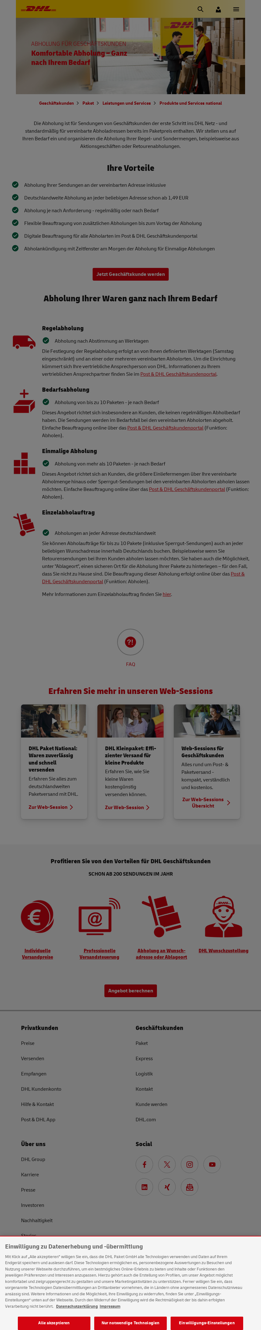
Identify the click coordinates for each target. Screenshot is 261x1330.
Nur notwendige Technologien (131, 1323)
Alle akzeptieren (54, 1323)
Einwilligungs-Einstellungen (207, 1323)
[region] (130, 1283)
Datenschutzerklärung (77, 1306)
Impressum (110, 1306)
